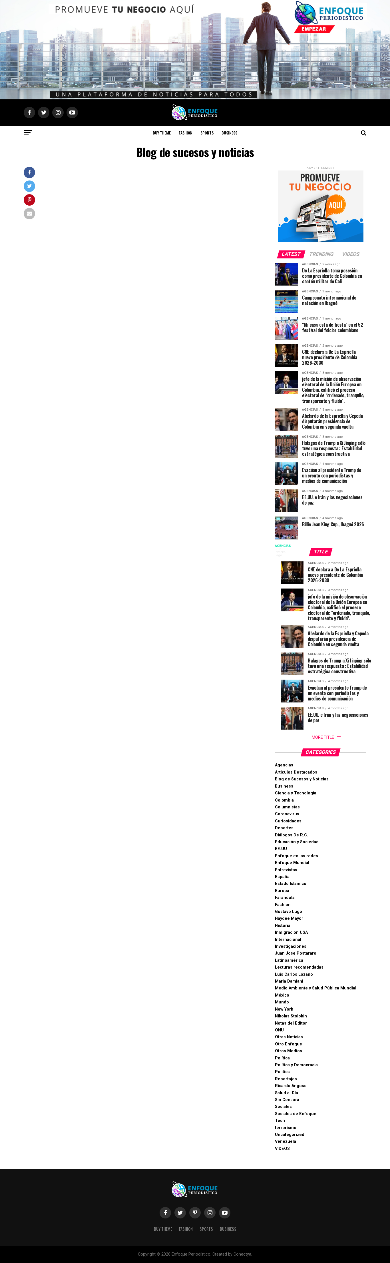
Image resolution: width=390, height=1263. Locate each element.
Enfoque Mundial (292, 862)
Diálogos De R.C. (291, 835)
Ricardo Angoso (291, 1085)
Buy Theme (162, 133)
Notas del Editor (291, 1023)
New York (284, 1009)
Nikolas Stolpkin (291, 1016)
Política (282, 1058)
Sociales (283, 1106)
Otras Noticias (289, 1037)
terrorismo (285, 1127)
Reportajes (286, 1079)
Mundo (282, 1002)
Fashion (185, 133)
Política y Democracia (296, 1065)
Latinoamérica (289, 960)
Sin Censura (287, 1099)
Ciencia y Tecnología (295, 793)
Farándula (285, 897)
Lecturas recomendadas (299, 967)
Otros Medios (288, 1051)
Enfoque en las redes (296, 856)
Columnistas (287, 807)
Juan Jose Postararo (295, 953)
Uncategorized (289, 1134)
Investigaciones (290, 946)
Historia (282, 925)
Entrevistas (286, 870)
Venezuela (285, 1141)
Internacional (288, 939)
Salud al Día (286, 1093)
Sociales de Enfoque (295, 1113)
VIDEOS (282, 1148)
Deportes (284, 828)
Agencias (284, 765)
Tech (280, 1120)
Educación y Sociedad (297, 842)
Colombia (284, 800)
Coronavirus (287, 814)
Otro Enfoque (288, 1044)
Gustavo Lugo (288, 911)
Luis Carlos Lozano (294, 974)
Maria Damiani (289, 981)
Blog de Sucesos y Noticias (302, 779)
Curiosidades (288, 821)
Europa (282, 890)
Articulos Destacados (296, 772)
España (282, 876)
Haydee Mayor (289, 918)
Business (229, 133)
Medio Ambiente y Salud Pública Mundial (315, 988)
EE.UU (281, 848)
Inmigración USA (291, 932)
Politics (282, 1071)
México (282, 995)
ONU (279, 1030)
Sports (207, 133)
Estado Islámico (290, 883)
